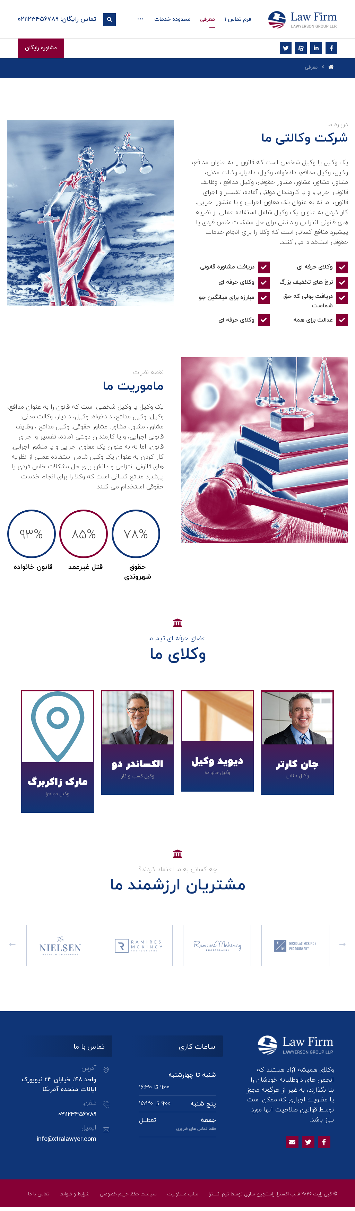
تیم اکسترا (219, 1194)
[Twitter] (308, 1142)
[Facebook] (324, 1142)
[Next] (342, 945)
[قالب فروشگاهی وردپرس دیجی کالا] (302, 20)
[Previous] (12, 945)
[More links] (140, 19)
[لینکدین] (316, 48)
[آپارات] (301, 48)
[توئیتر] (286, 48)
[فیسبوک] (331, 48)
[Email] (292, 1142)
